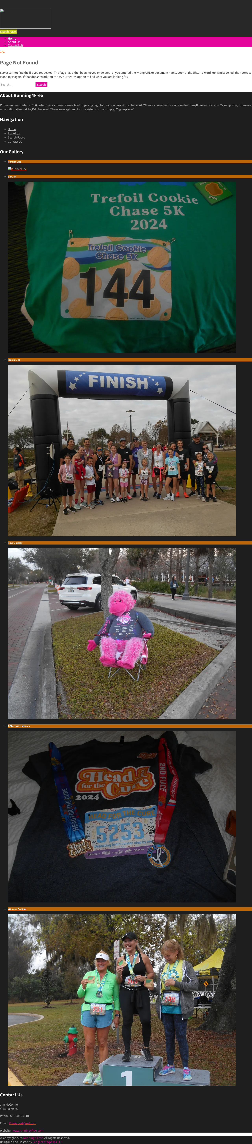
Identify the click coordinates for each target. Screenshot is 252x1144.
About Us (14, 42)
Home (12, 38)
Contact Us (15, 45)
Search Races (16, 137)
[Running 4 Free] (25, 27)
